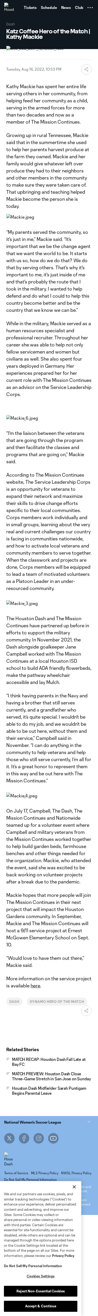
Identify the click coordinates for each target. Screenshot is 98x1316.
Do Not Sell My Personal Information (33, 1266)
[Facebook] (24, 1138)
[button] (90, 7)
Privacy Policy (63, 1256)
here (35, 985)
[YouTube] (53, 1138)
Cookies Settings (41, 1276)
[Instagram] (38, 1138)
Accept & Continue (40, 1306)
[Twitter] (9, 1138)
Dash (14, 1001)
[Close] (74, 1187)
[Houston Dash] (9, 8)
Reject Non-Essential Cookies (40, 1291)
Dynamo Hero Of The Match (57, 1001)
